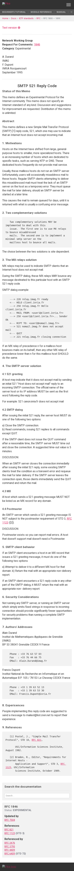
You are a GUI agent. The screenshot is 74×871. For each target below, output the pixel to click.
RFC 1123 (9, 833)
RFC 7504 (9, 820)
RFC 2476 (9, 843)
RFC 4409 (9, 850)
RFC (38, 18)
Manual (61, 12)
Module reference (41, 12)
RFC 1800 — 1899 (51, 18)
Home (5, 18)
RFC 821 (36, 740)
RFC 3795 (9, 846)
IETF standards (26, 18)
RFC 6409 (9, 853)
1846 (37, 44)
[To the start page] (9, 866)
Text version (9, 27)
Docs (13, 18)
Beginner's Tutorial (14, 12)
